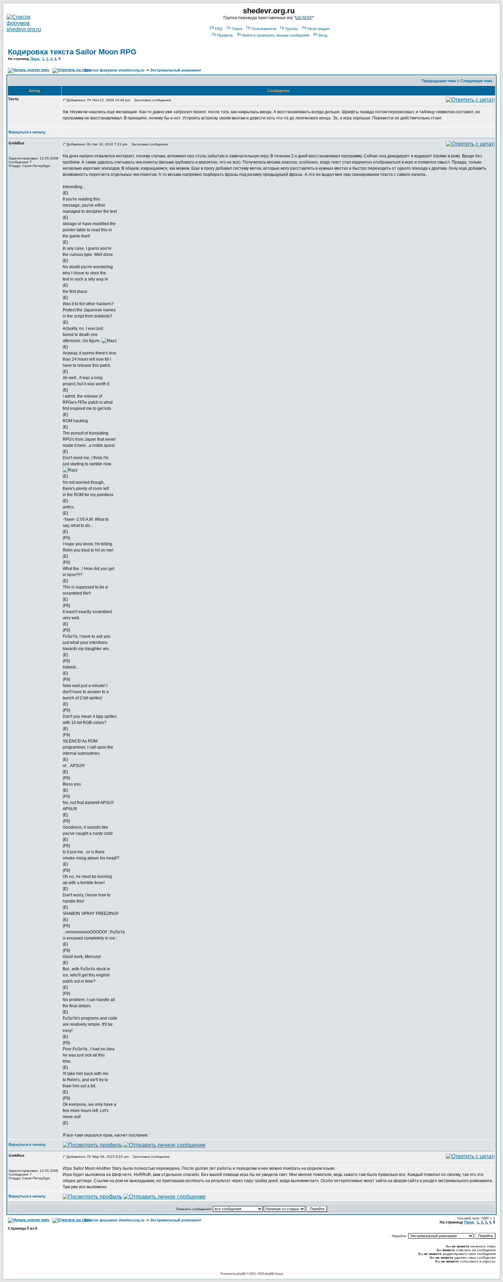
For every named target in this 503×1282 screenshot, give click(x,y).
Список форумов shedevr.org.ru (114, 70)
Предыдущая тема (439, 81)
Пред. (35, 59)
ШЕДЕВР (304, 17)
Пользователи (264, 29)
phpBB (241, 1273)
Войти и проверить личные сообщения (275, 35)
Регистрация (318, 29)
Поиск (237, 29)
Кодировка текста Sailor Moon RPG (72, 52)
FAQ (218, 29)
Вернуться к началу (27, 132)
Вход (323, 35)
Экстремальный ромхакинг (176, 70)
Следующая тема (476, 81)
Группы (291, 29)
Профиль (225, 35)
